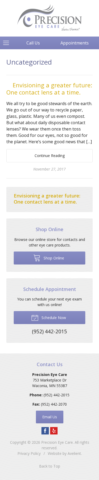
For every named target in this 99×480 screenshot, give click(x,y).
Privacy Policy (29, 453)
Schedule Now (53, 317)
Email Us (49, 416)
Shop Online (53, 258)
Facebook (45, 430)
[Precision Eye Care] (49, 17)
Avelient (74, 453)
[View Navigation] (8, 43)
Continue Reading (50, 155)
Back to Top (49, 466)
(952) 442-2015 (56, 394)
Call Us (33, 43)
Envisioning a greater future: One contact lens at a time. (49, 88)
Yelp (54, 430)
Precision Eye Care (57, 442)
